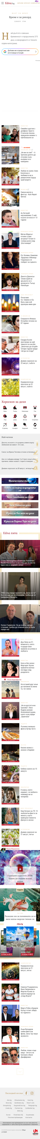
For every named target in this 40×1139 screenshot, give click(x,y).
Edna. (10, 3)
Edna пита (10, 533)
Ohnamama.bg (20, 1100)
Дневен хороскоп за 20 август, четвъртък (18, 468)
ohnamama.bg (26, 149)
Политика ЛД (18, 1115)
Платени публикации (15, 1117)
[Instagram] (32, 1093)
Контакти (28, 1117)
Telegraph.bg (32, 1105)
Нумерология (35, 3)
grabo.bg (24, 189)
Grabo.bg (9, 1108)
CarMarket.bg (29, 1108)
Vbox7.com (30, 1103)
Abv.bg (9, 1100)
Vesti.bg (30, 1100)
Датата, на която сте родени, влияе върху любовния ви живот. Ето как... (18, 443)
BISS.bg (20, 1111)
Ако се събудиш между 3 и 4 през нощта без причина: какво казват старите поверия (19, 460)
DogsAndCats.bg (19, 1105)
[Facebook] (26, 1093)
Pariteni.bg (18, 1108)
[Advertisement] (20, 81)
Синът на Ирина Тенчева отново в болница (18, 452)
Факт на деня (20, 13)
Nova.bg (9, 1103)
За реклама (30, 1115)
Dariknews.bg (19, 1103)
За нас (8, 1115)
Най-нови (20, 3)
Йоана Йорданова (12, 849)
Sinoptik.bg (7, 1105)
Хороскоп (27, 3)
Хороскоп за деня (14, 402)
